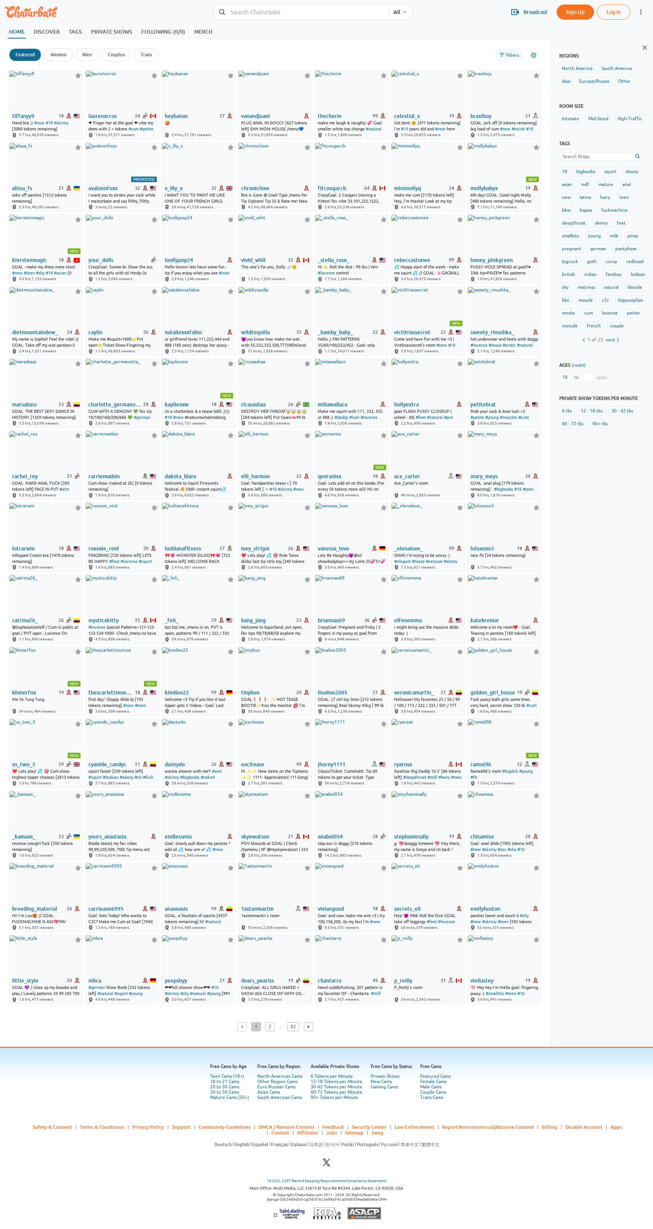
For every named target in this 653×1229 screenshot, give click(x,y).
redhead (635, 261)
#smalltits (495, 993)
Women (59, 54)
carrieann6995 (106, 909)
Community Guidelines (224, 1127)
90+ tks (600, 423)
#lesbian (111, 777)
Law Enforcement (414, 1127)
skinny (601, 223)
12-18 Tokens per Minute (336, 1081)
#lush (354, 417)
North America (577, 68)
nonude (570, 326)
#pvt (448, 417)
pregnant (571, 248)
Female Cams (433, 1081)
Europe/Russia (594, 81)
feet (621, 223)
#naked (208, 777)
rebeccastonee (412, 260)
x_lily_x (174, 188)
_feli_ (171, 620)
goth (592, 261)
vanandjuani (255, 116)
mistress (586, 287)
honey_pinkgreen (491, 260)
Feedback (333, 1127)
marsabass (24, 404)
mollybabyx (484, 188)
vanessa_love (333, 549)
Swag (377, 1133)
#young (492, 417)
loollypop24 (179, 260)
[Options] (534, 55)
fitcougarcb (332, 188)
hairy (605, 197)
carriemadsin (104, 476)
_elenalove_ (408, 549)
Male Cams (431, 1087)
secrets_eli (407, 909)
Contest (280, 1133)
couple (617, 326)
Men (87, 54)
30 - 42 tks (622, 411)
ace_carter (407, 476)
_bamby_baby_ (335, 332)
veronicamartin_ (414, 693)
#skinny (61, 123)
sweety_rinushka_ (492, 332)
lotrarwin (23, 549)
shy (565, 287)
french (594, 326)
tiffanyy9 (23, 116)
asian (567, 184)
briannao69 (331, 620)
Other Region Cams (277, 1081)
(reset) (579, 365)
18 (564, 171)
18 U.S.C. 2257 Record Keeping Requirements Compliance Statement (326, 1181)
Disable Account (583, 1127)
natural (611, 287)
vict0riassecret (412, 332)
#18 (49, 123)
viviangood (331, 909)
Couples (116, 54)
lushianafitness (183, 549)
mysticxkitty (103, 620)
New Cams (381, 1081)
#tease (495, 345)
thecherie (330, 116)
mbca (94, 981)
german (598, 248)
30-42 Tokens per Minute (336, 1087)
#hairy (444, 777)
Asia (566, 81)
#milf (432, 777)
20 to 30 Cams (224, 1087)
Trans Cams (431, 1097)
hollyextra (406, 404)
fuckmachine (614, 210)
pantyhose (626, 248)
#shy (40, 273)
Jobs (331, 1133)
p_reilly (403, 981)
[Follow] (78, 75)
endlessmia (178, 837)
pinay (632, 236)
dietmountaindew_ (35, 332)
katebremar (484, 620)
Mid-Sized (598, 118)
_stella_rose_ (334, 260)
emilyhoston (485, 909)
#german (142, 417)
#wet (217, 771)
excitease (252, 764)
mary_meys (484, 476)
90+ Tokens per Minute (334, 1097)
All (396, 12)
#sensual (434, 561)
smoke (568, 313)
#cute (224, 273)
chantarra (329, 981)
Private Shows (385, 1076)
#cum (133, 129)
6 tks (567, 411)
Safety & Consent (52, 1127)
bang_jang (253, 620)
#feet (421, 417)
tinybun (250, 693)
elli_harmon (255, 476)
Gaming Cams (384, 1087)
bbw (566, 210)
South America (617, 68)
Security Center (369, 1127)
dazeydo (175, 764)
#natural (374, 129)
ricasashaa (253, 404)
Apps (616, 1127)
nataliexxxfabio (183, 332)
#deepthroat (414, 777)
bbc (565, 300)
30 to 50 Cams (224, 1092)
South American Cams (279, 1097)
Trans (146, 54)
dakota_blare (181, 476)
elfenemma (408, 620)
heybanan (176, 116)
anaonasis (176, 909)
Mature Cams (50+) (229, 1097)
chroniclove (255, 188)
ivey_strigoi (255, 549)
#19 (404, 129)
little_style (25, 981)
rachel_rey (25, 476)
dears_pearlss (257, 981)
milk (614, 236)
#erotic (509, 345)
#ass (502, 849)
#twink (518, 129)
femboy (614, 274)
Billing (549, 1127)
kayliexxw (177, 404)
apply (601, 377)
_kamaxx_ (24, 837)
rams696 (480, 764)
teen (624, 197)
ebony (631, 171)
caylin (95, 332)
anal (626, 184)
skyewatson (255, 837)
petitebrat (483, 404)
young (594, 236)
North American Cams (279, 1076)
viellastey (482, 981)
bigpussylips (630, 300)
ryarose (403, 764)
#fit (473, 777)
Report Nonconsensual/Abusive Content (488, 1127)
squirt (610, 171)
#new (39, 123)
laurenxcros (102, 116)
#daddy (341, 417)
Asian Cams (268, 1092)
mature (605, 184)
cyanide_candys (107, 764)
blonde (635, 287)
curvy (611, 261)
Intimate (570, 118)
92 (293, 1026)
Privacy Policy (148, 1127)
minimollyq (407, 188)
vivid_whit (253, 260)
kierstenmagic (29, 260)
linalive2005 (332, 693)
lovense (610, 313)
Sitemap (354, 1133)
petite (633, 313)
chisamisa (482, 837)
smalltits (570, 236)
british (568, 274)
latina (585, 197)
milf (585, 184)
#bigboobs (503, 489)
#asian (60, 273)
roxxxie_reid (103, 549)
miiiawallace (333, 404)
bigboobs (585, 171)
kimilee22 (177, 693)
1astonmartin (257, 909)
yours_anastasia (107, 837)
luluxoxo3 (482, 549)
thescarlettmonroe (111, 693)
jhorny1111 (331, 764)
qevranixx (329, 476)
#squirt (145, 561)
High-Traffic (629, 118)
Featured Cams (435, 1076)
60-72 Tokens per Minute (336, 1092)
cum (588, 313)
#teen (29, 273)
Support (181, 1127)
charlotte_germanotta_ (115, 404)
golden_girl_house (492, 693)
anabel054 (330, 837)
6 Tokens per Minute (332, 1076)
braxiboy (480, 116)
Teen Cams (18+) (227, 1076)
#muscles (508, 417)
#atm (64, 489)
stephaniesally (411, 837)
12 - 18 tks (591, 411)
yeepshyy (176, 981)
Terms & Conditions (102, 1127)
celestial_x (407, 116)
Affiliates (307, 1133)
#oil (138, 777)
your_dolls (100, 260)
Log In (614, 12)
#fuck (148, 777)
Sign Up (575, 12)
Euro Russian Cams (276, 1087)
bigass (586, 210)
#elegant (402, 561)
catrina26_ (25, 620)
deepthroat (574, 223)
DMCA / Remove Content (286, 1127)
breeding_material (34, 909)
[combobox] (301, 12)
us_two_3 (23, 764)
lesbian (638, 274)
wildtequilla (255, 332)
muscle (586, 300)
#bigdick (510, 771)
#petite (146, 129)
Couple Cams (433, 1092)
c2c (605, 300)
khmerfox (24, 693)
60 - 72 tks (572, 423)
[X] (326, 1164)
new (566, 197)
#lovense (326, 273)
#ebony (450, 561)
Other (624, 81)
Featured (25, 54)
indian (590, 274)
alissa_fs (22, 188)
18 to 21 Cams (224, 1081)
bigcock (570, 261)
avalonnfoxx (103, 188)
